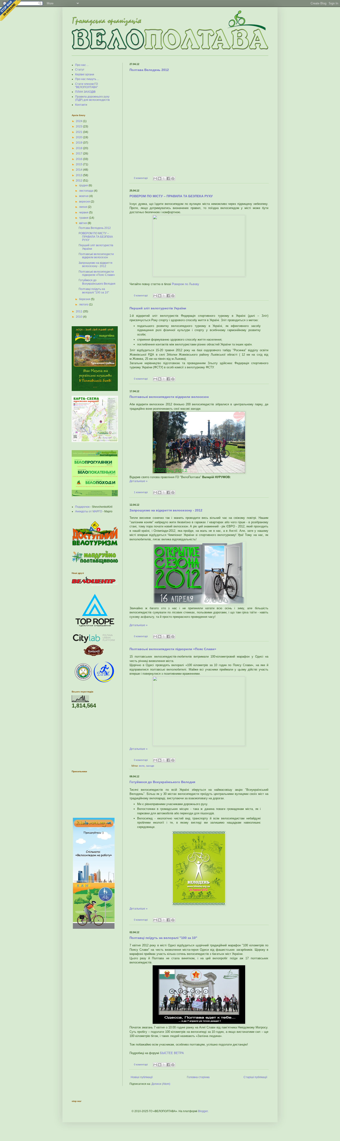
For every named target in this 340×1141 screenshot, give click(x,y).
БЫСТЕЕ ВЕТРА (172, 1053)
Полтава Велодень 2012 (149, 70)
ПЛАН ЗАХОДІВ (85, 91)
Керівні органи (84, 74)
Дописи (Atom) (160, 1084)
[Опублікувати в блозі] (159, 178)
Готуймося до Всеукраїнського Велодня (162, 782)
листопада (86, 190)
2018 (79, 148)
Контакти (81, 104)
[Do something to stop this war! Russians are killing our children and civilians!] (10, 10)
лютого (84, 304)
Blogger (203, 1111)
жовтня (84, 196)
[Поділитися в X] (164, 178)
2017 (79, 153)
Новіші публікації (142, 1077)
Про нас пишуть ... (87, 79)
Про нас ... (82, 65)
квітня (83, 223)
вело (142, 765)
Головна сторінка (198, 1077)
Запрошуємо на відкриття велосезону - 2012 (166, 510)
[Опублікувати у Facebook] (168, 178)
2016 (79, 159)
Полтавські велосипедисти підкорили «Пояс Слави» (173, 649)
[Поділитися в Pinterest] (172, 178)
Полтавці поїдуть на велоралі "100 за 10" (163, 938)
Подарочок (82, 506)
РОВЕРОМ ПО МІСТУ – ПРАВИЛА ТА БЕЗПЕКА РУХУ (171, 196)
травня (84, 217)
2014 (79, 169)
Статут (79, 69)
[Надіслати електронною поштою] (155, 178)
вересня (85, 201)
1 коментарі (141, 492)
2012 (79, 180)
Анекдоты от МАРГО (88, 511)
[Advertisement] (95, 739)
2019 (79, 142)
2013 (79, 175)
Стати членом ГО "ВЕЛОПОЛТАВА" (86, 85)
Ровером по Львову (185, 284)
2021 (79, 132)
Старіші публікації (255, 1077)
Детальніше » (139, 481)
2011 (79, 311)
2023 (79, 126)
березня (85, 299)
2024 (79, 121)
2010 (79, 316)
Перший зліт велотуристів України (158, 308)
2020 (79, 137)
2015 (79, 164)
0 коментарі (141, 178)
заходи (150, 765)
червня (84, 212)
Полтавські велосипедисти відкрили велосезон (169, 397)
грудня (84, 185)
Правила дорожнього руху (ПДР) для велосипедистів (92, 98)
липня (83, 207)
